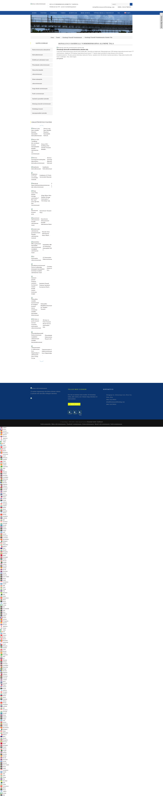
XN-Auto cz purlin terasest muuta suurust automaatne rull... (47, 323)
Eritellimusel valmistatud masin (40, 60)
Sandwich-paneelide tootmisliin (40, 98)
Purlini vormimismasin (38, 93)
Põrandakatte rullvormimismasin (40, 65)
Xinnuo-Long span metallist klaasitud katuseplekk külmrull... (47, 132)
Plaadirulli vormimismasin (74, 424)
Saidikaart (100, 422)
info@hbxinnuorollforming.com (103, 7)
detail (61, 58)
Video (63, 13)
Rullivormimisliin (46, 424)
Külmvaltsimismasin (37, 54)
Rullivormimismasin (116, 424)
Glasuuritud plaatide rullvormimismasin (37, 72)
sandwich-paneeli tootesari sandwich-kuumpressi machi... (44, 285)
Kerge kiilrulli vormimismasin (39, 88)
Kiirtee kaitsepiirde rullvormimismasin (37, 81)
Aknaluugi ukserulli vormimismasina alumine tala (98, 37)
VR (119, 13)
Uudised (53, 13)
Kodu (34, 13)
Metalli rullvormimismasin (102, 424)
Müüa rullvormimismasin (58, 424)
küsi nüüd (75, 404)
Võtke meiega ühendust (104, 13)
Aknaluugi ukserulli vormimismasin (72, 37)
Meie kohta (85, 13)
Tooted (43, 13)
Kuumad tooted (91, 422)
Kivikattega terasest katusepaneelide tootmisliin (39, 111)
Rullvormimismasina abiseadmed (41, 49)
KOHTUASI (73, 13)
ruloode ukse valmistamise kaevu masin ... (46, 233)
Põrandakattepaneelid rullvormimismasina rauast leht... (51, 337)
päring (58, 58)
